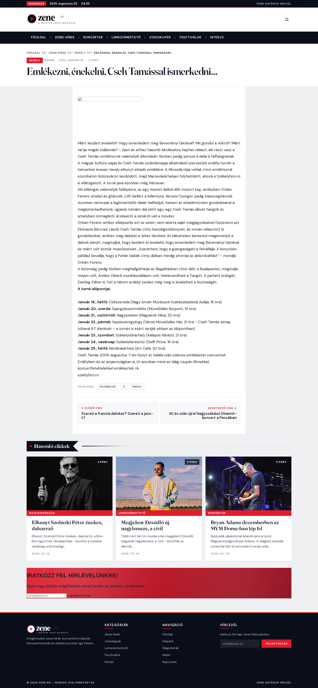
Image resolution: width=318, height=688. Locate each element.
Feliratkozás (80, 596)
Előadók (168, 641)
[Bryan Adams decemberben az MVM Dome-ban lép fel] (248, 483)
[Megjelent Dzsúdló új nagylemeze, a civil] (159, 483)
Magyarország (42, 513)
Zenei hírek (65, 37)
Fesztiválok (190, 37)
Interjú (217, 37)
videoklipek (160, 37)
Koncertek (93, 37)
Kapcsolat (169, 662)
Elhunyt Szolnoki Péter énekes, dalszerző (67, 525)
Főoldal (38, 37)
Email (136, 386)
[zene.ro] (55, 18)
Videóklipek (113, 641)
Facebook (108, 386)
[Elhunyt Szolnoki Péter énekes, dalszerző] (69, 483)
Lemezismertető (126, 37)
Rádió (166, 655)
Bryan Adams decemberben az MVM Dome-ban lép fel (245, 525)
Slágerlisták (170, 648)
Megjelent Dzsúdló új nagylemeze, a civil (145, 525)
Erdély (80, 53)
